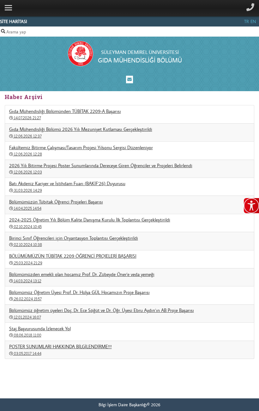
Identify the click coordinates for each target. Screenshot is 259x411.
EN (253, 21)
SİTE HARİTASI (13, 21)
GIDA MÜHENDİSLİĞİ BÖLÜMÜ (140, 60)
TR (246, 21)
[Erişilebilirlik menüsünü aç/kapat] (251, 205)
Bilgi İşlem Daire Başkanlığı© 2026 (129, 405)
